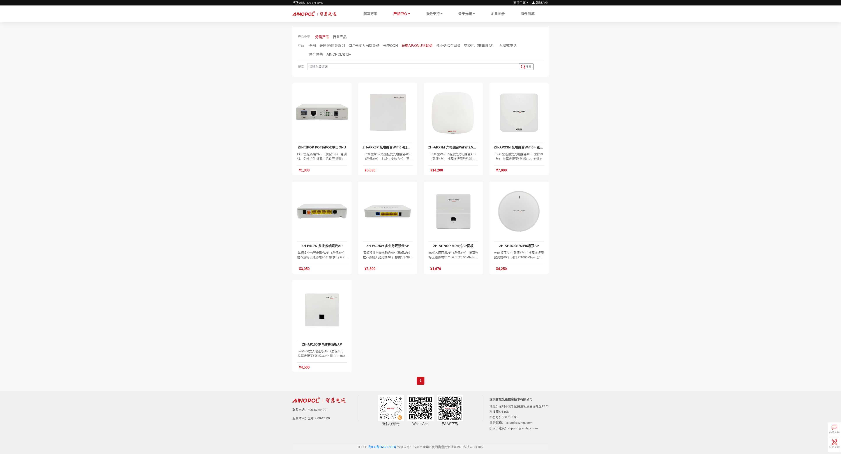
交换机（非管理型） (480, 46)
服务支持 (433, 14)
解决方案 (370, 14)
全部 (312, 46)
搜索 (528, 66)
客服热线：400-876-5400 (308, 2)
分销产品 (322, 37)
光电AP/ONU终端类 (417, 46)
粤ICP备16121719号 (382, 447)
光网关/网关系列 (332, 46)
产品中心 (400, 14)
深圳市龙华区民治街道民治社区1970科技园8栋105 (448, 447)
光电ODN (390, 46)
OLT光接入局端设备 (364, 46)
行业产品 (340, 37)
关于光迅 (465, 14)
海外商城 (528, 14)
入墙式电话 (508, 46)
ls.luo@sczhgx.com (519, 422)
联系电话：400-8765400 (309, 409)
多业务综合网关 (448, 46)
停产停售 (316, 54)
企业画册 (498, 14)
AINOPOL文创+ (339, 54)
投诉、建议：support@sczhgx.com (513, 428)
